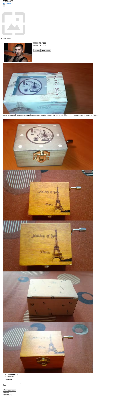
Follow (37, 50)
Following (46, 50)
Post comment (9, 390)
